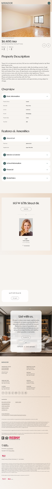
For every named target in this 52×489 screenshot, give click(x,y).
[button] (26, 337)
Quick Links (18, 402)
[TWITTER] (19, 393)
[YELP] (22, 393)
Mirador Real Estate (5, 413)
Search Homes (5, 408)
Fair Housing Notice (5, 415)
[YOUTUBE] (16, 393)
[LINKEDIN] (9, 393)
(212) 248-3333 (27, 245)
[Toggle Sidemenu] (49, 3)
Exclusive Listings (6, 402)
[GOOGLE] (25, 393)
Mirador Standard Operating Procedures (18, 415)
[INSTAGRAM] (6, 393)
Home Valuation (6, 406)
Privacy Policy (11, 450)
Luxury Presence (10, 448)
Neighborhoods (6, 404)
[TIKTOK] (12, 393)
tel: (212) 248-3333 (5, 368)
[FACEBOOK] (3, 393)
